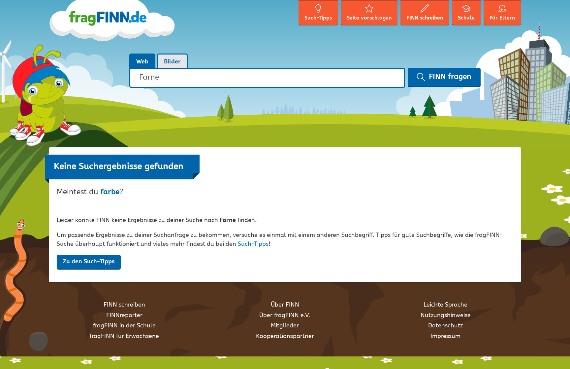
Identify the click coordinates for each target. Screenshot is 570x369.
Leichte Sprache (445, 305)
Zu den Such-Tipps (88, 261)
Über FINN (285, 305)
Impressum (445, 336)
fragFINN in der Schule (124, 325)
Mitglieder (285, 325)
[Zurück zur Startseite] (112, 26)
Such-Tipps (253, 244)
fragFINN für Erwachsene (124, 336)
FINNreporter (124, 315)
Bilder (172, 61)
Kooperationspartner (285, 336)
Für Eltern (502, 18)
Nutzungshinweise (446, 315)
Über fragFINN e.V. (284, 315)
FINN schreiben (124, 305)
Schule (466, 18)
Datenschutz (445, 325)
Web (142, 61)
